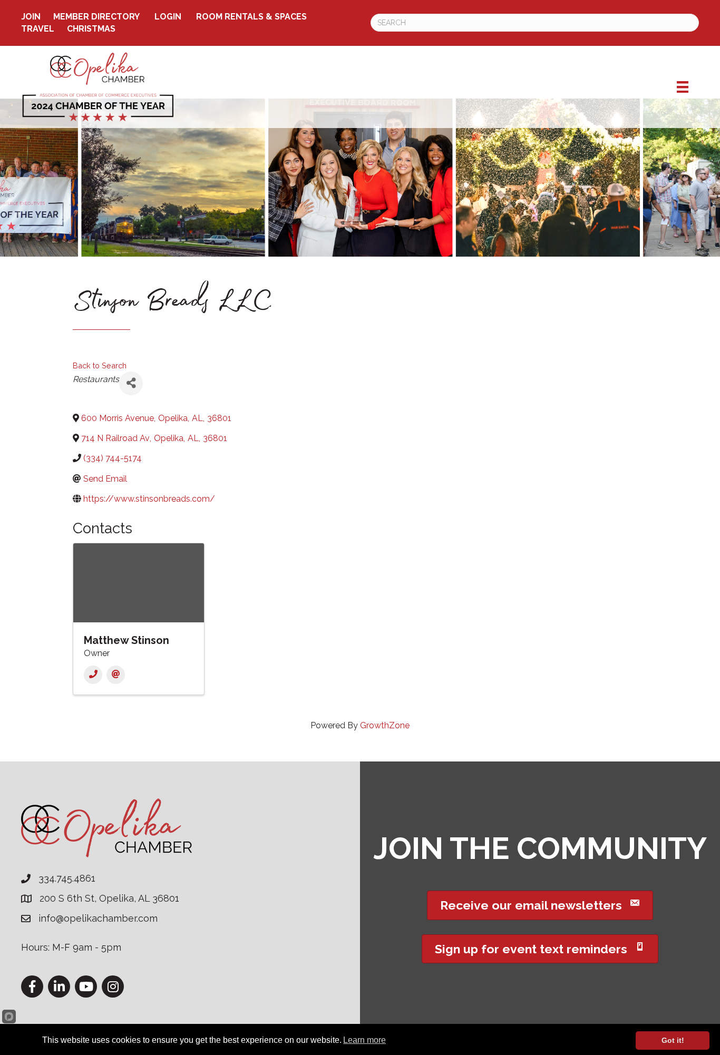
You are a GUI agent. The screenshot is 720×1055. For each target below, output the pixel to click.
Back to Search (100, 365)
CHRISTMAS (91, 29)
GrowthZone (385, 725)
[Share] (131, 383)
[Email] (115, 675)
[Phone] (93, 675)
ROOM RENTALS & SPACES (251, 17)
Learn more (364, 1040)
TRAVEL (37, 29)
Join (31, 17)
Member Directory (96, 17)
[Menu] (682, 87)
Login (167, 17)
